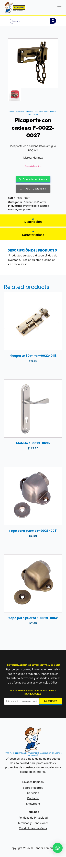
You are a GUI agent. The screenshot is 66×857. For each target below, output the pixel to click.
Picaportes (29, 111)
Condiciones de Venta (33, 828)
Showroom (33, 803)
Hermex (12, 209)
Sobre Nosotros (33, 787)
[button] (57, 848)
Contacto (33, 798)
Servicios (33, 793)
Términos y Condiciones (33, 823)
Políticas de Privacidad (33, 817)
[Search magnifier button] (53, 21)
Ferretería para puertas (35, 205)
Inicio (11, 111)
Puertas (19, 111)
